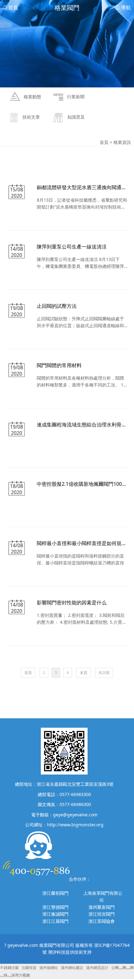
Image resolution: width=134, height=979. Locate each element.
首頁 (12, 7)
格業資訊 (122, 142)
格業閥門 (67, 7)
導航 (125, 7)
